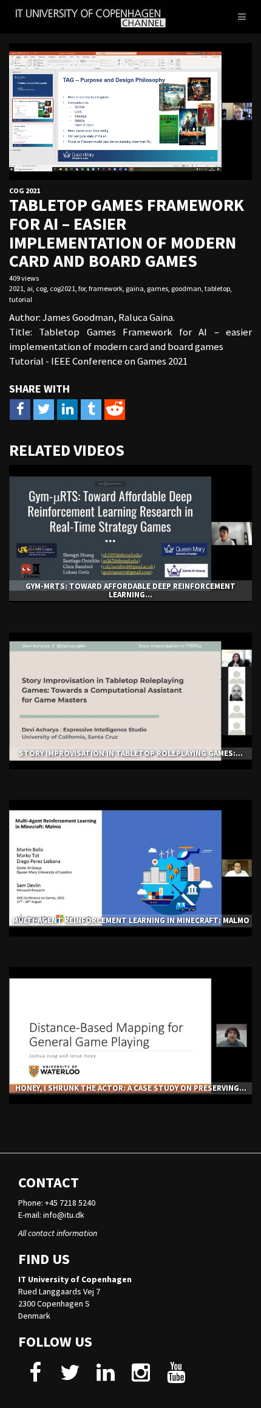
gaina (135, 288)
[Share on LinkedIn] (67, 409)
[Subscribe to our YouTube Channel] (175, 1377)
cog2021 (62, 288)
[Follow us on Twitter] (70, 1377)
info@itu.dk (63, 1214)
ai (30, 288)
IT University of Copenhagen (75, 1279)
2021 (16, 288)
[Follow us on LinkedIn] (105, 1377)
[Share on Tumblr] (91, 409)
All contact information (57, 1233)
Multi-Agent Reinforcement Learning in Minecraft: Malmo (130, 920)
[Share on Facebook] (20, 409)
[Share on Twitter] (43, 409)
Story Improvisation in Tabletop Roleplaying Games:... (131, 753)
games (157, 288)
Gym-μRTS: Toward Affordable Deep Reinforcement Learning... (130, 590)
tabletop (217, 288)
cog (41, 288)
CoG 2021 (24, 190)
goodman (186, 288)
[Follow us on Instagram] (140, 1377)
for (82, 288)
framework (106, 288)
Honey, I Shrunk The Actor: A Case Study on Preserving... (130, 1088)
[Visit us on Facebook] (35, 1377)
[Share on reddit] (114, 409)
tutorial (20, 299)
